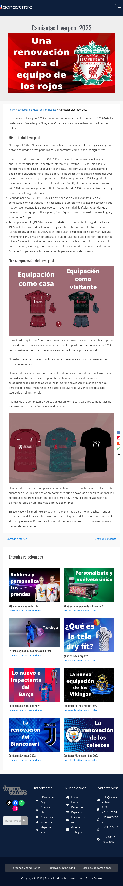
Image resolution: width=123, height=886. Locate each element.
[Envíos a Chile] (46, 810)
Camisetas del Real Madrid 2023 (81, 705)
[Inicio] (72, 797)
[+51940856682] (107, 820)
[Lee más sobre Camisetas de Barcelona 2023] (34, 684)
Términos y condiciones (26, 868)
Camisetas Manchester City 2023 (81, 755)
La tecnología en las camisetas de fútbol (30, 650)
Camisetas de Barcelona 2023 (24, 705)
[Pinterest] (118, 438)
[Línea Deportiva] (76, 805)
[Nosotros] (44, 822)
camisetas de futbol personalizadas (25, 610)
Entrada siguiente (107, 539)
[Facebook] (118, 432)
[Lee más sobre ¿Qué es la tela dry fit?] (89, 634)
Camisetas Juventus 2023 (22, 755)
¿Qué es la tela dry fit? (76, 656)
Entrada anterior (15, 539)
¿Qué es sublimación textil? (23, 606)
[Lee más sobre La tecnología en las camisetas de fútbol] (34, 632)
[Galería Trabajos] (76, 830)
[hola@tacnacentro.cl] (107, 800)
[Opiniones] (44, 817)
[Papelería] (74, 812)
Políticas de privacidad (61, 868)
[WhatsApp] (118, 448)
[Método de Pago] (46, 800)
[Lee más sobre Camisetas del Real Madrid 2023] (89, 684)
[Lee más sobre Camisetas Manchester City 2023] (89, 734)
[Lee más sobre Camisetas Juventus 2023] (34, 734)
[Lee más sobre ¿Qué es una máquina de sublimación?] (89, 585)
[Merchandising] (76, 820)
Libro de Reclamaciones (97, 868)
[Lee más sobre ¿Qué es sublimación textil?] (34, 585)
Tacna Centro (94, 878)
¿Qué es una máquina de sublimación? (84, 606)
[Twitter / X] (118, 454)
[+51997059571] (107, 829)
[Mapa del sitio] (46, 830)
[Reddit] (118, 443)
